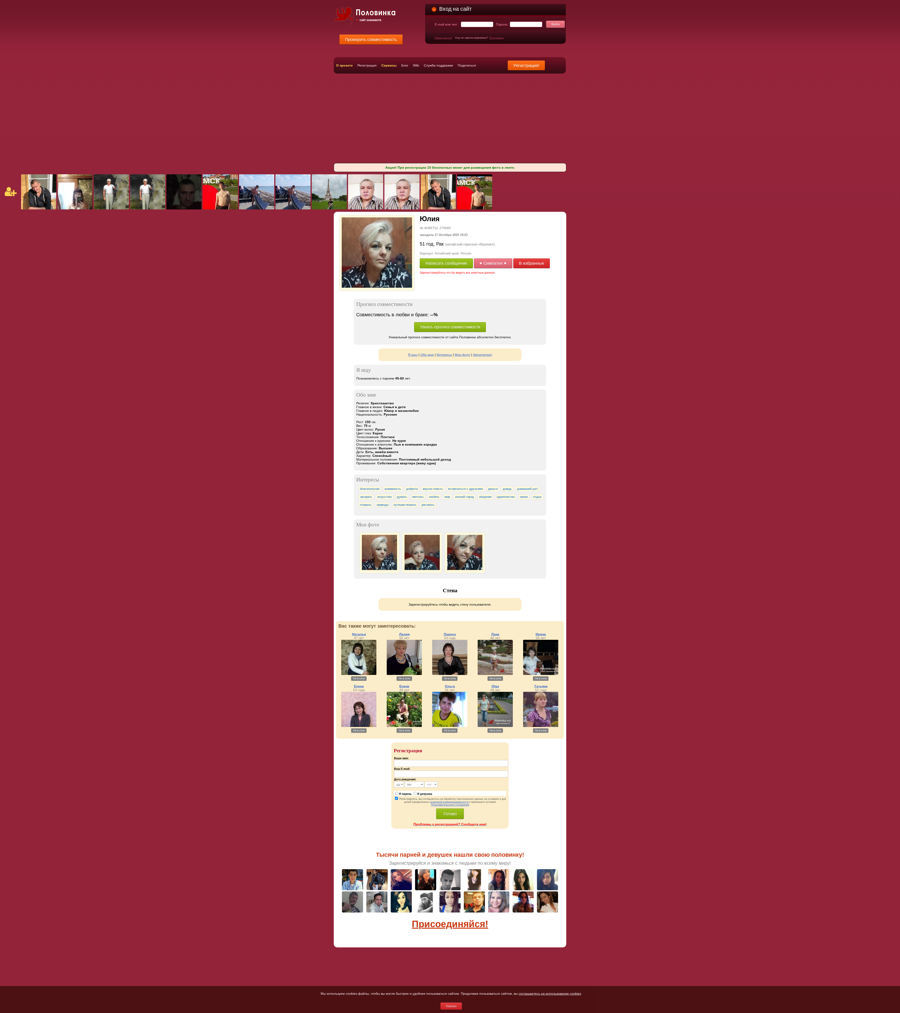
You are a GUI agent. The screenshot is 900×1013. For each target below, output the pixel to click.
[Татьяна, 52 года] (540, 726)
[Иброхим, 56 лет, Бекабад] (365, 208)
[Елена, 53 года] (358, 726)
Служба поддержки (438, 65)
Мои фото (462, 355)
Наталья (359, 634)
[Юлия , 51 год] (377, 286)
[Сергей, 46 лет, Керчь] (184, 208)
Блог (404, 65)
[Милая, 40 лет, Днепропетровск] (75, 208)
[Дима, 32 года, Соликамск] (220, 208)
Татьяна (541, 686)
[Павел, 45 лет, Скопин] (38, 208)
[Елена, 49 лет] (404, 726)
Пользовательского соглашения (450, 804)
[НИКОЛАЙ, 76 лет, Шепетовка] (111, 208)
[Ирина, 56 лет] (540, 674)
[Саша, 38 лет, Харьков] (329, 208)
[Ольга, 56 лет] (449, 726)
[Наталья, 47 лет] (358, 674)
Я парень (405, 794)
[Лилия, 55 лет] (404, 674)
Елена (359, 686)
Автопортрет (482, 355)
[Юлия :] (379, 569)
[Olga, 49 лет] (495, 726)
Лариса (450, 634)
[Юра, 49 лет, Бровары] (256, 208)
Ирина (541, 634)
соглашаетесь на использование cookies (550, 993)
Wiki (416, 65)
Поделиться (467, 65)
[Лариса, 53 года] (449, 674)
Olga (495, 686)
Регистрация (496, 37)
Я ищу (413, 355)
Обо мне (427, 355)
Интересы (444, 355)
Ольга (450, 686)
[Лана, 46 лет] (495, 674)
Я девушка (424, 794)
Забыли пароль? (443, 37)
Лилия (404, 634)
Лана (495, 634)
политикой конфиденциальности (449, 802)
